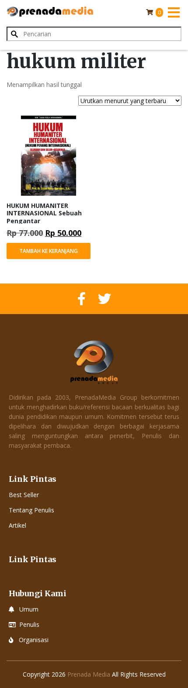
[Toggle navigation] (173, 12)
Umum (28, 609)
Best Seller (24, 495)
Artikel (17, 525)
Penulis (29, 624)
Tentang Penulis (31, 510)
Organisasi (34, 640)
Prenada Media (88, 674)
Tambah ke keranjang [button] (48, 251)
